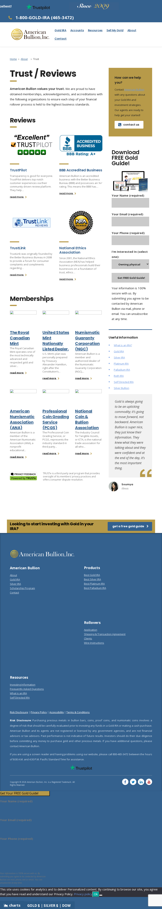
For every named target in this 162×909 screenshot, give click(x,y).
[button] (24, 793)
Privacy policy (83, 894)
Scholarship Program (22, 588)
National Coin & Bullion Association (87, 419)
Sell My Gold (114, 30)
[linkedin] (141, 782)
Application (90, 630)
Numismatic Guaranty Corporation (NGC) (87, 341)
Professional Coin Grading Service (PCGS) (55, 419)
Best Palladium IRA (95, 588)
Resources (95, 30)
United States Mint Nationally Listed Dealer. (55, 341)
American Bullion (134, 89)
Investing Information (22, 684)
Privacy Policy (39, 712)
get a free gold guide (128, 526)
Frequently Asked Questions (27, 689)
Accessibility (56, 712)
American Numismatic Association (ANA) (22, 419)
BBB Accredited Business (80, 170)
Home (13, 59)
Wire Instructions (94, 643)
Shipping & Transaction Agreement (104, 634)
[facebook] (125, 782)
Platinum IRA (121, 363)
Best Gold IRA (92, 575)
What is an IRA (18, 693)
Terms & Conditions (78, 712)
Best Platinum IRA (94, 583)
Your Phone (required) (128, 233)
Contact (61, 39)
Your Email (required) (127, 214)
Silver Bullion (121, 388)
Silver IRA (119, 357)
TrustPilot (18, 170)
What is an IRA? (123, 345)
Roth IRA (119, 376)
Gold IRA (60, 30)
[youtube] (149, 782)
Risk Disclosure (19, 712)
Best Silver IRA (92, 579)
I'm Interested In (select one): (130, 254)
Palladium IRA (122, 369)
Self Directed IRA (124, 382)
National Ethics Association (72, 250)
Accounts (77, 30)
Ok (96, 894)
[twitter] (133, 782)
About (131, 30)
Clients (88, 638)
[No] (100, 895)
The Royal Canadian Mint (20, 338)
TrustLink (18, 247)
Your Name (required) (128, 195)
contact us (131, 125)
